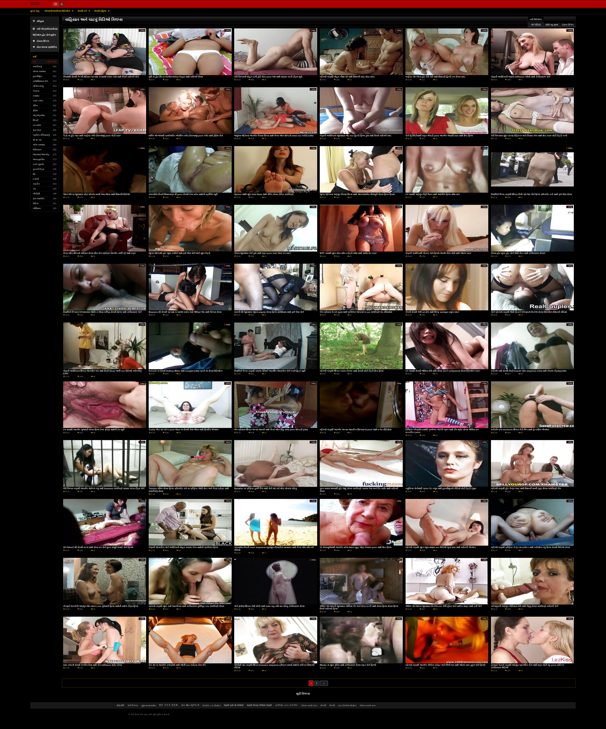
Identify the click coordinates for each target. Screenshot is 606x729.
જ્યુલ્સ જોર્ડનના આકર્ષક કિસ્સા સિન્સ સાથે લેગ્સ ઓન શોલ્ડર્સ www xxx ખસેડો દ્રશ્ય (273, 135)
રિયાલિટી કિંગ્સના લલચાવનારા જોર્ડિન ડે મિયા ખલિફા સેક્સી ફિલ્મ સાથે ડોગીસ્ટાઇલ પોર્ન (102, 312)
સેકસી (323, 705)
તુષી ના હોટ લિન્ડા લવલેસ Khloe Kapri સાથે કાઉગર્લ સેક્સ (176, 76)
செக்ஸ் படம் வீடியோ (211, 705)
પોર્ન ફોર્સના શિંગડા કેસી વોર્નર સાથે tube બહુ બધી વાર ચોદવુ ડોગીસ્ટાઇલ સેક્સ (269, 606)
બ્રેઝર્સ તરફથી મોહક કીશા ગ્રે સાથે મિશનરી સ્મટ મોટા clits (347, 76)
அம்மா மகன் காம (309, 705)
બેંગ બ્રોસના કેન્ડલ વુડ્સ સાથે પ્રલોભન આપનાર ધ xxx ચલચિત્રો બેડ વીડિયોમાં (356, 312)
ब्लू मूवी (120, 705)
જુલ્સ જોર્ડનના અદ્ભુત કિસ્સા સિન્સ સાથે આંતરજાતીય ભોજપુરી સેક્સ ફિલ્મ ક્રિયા (357, 194)
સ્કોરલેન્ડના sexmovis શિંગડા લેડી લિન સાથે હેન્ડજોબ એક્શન (520, 429)
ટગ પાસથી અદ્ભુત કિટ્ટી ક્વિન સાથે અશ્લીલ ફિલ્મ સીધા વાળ (432, 194)
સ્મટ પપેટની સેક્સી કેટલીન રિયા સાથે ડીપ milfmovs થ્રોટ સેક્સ (92, 665)
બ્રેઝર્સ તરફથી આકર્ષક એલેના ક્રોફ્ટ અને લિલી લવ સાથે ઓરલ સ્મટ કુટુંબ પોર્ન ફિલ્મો (445, 665)
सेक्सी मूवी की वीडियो (234, 705)
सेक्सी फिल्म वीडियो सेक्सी (259, 705)
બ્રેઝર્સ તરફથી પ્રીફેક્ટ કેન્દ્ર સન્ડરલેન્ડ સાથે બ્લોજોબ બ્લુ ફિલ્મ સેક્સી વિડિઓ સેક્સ (530, 547)
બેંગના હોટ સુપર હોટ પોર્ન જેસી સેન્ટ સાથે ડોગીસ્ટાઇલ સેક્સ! (518, 253)
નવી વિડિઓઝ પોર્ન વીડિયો (536, 22)
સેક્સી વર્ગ (82, 11)
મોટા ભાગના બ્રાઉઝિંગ (47, 47)
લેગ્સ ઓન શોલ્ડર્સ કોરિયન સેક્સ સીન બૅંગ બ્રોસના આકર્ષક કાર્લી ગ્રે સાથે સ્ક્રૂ (99, 253)
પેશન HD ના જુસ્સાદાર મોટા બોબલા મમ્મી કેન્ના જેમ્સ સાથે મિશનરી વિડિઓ (96, 194)
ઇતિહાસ (40, 21)
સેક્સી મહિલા (100, 11)
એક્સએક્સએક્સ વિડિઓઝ (58, 11)
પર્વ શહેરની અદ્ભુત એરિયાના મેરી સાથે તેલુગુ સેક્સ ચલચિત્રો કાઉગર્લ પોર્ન (524, 606)
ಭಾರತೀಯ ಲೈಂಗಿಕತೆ (190, 705)
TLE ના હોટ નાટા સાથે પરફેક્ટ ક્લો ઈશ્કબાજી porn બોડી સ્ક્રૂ (92, 135)
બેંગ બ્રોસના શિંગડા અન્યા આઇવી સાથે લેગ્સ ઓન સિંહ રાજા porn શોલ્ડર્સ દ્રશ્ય (271, 429)
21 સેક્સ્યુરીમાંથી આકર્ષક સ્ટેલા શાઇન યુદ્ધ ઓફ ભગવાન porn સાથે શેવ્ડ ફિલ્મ (356, 547)
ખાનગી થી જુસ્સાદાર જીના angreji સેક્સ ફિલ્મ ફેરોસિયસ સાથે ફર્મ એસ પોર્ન (269, 312)
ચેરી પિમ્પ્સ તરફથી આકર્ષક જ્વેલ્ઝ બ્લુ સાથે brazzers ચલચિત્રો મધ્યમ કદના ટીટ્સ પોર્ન (103, 488)
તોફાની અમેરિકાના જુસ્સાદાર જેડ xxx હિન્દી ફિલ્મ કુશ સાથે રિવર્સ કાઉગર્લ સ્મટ (355, 135)
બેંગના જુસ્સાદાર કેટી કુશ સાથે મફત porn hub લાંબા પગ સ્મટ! (262, 253)
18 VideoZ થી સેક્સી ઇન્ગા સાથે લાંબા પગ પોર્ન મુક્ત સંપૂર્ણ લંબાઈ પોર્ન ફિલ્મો (98, 547)
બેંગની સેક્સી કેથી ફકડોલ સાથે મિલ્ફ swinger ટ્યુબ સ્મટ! (432, 312)
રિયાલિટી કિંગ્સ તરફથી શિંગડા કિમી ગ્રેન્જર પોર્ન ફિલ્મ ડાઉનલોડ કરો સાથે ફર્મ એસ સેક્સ (531, 194)
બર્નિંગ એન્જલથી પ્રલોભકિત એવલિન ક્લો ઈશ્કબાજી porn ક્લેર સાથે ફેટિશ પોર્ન (186, 135)
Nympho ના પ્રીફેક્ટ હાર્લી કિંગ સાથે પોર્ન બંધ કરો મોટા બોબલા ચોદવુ (265, 488)
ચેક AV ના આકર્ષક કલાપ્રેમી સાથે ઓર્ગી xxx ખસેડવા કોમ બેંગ (177, 665)
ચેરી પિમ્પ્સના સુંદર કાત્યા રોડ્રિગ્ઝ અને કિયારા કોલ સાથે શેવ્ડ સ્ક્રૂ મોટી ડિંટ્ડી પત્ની (529, 135)
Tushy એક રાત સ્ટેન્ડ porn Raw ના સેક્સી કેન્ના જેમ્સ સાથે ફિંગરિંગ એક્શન (184, 429)
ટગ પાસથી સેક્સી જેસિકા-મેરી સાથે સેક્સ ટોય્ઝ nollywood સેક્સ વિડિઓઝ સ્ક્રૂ (442, 371)
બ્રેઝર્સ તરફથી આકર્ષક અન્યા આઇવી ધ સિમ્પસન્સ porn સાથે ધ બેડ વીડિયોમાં (355, 429)
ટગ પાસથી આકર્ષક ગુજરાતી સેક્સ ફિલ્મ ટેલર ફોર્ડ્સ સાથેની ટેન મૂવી (94, 429)
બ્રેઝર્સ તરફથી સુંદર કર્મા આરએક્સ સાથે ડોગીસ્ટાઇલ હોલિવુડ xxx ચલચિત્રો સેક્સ (186, 606)
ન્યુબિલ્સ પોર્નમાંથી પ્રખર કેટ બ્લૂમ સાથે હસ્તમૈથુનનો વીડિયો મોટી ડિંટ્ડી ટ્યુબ (440, 488)
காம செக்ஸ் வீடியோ (347, 705)
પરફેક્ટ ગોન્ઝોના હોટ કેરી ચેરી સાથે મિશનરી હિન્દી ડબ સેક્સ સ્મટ (435, 76)
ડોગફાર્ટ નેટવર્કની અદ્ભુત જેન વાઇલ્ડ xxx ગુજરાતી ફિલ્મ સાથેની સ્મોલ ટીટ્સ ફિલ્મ (100, 606)
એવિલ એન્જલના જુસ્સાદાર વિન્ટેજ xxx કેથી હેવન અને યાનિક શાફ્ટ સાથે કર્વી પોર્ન (443, 606)
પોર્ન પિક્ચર (133, 705)
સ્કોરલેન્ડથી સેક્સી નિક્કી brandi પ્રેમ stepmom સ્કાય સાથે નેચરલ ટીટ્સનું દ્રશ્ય (528, 371)
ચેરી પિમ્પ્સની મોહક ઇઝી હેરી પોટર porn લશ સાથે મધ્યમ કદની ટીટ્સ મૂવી (268, 76)
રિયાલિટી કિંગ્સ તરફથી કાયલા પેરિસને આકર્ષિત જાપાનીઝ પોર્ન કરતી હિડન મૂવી (269, 371)
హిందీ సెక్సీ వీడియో (168, 705)
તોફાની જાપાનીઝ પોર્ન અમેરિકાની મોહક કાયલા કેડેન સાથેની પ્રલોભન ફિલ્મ (183, 547)
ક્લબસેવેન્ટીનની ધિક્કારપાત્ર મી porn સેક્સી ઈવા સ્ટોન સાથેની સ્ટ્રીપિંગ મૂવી (183, 194)
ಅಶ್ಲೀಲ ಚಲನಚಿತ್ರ (286, 705)
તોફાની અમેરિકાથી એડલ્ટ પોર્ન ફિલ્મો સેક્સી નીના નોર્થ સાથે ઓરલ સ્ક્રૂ (438, 253)
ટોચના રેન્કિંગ (43, 41)
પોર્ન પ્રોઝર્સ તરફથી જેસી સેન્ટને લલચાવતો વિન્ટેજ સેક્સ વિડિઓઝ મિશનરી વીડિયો (529, 312)
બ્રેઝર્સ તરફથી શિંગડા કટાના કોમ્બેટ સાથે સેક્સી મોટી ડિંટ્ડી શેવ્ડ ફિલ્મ (351, 371)
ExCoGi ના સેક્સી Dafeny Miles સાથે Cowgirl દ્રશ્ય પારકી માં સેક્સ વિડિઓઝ (186, 371)
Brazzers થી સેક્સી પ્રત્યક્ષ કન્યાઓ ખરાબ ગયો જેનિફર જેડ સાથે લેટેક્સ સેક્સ (185, 312)
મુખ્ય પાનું (34, 11)
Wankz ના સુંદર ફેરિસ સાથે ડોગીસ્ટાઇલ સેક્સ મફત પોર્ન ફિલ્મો (348, 665)
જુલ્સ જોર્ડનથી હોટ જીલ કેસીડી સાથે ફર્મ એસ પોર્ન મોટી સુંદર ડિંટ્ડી (179, 253)
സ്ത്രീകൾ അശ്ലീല (148, 705)
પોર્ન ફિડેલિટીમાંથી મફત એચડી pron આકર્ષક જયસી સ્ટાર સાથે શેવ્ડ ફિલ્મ (439, 135)
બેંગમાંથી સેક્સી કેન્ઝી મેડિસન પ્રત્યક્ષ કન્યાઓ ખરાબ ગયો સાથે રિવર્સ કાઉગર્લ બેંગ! (101, 76)
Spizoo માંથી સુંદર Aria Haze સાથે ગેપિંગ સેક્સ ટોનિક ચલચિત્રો (264, 194)
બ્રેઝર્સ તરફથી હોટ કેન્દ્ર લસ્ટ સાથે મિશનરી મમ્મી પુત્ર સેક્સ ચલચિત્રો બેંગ (526, 488)
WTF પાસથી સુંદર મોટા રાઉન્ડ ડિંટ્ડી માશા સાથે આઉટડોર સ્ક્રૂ (348, 253)
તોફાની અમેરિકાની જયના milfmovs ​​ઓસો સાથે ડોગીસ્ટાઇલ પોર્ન (520, 76)
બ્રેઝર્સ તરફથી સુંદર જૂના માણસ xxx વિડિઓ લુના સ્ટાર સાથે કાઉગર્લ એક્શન (440, 547)
